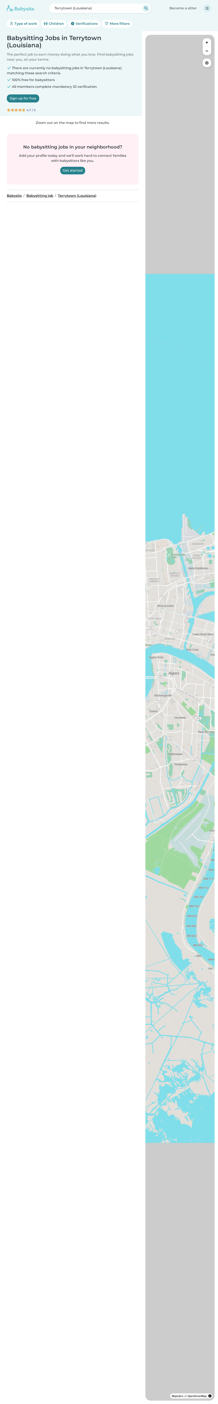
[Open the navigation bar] (207, 8)
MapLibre (177, 1396)
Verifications (86, 24)
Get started (73, 170)
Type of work (25, 24)
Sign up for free (23, 98)
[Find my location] (207, 63)
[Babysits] (20, 8)
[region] (180, 718)
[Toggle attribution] (209, 1395)
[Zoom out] (207, 51)
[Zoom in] (207, 42)
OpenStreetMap (197, 1396)
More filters (119, 24)
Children (56, 24)
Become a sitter (183, 8)
